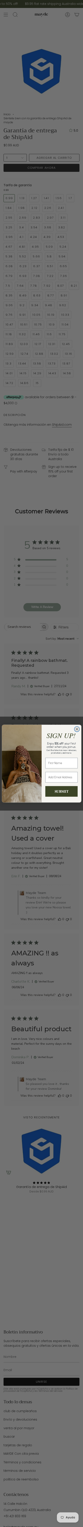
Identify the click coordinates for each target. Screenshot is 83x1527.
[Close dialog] (76, 729)
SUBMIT (61, 791)
